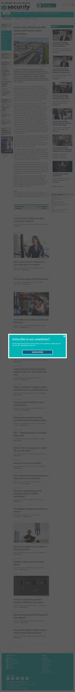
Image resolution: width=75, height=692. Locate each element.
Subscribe (37, 352)
